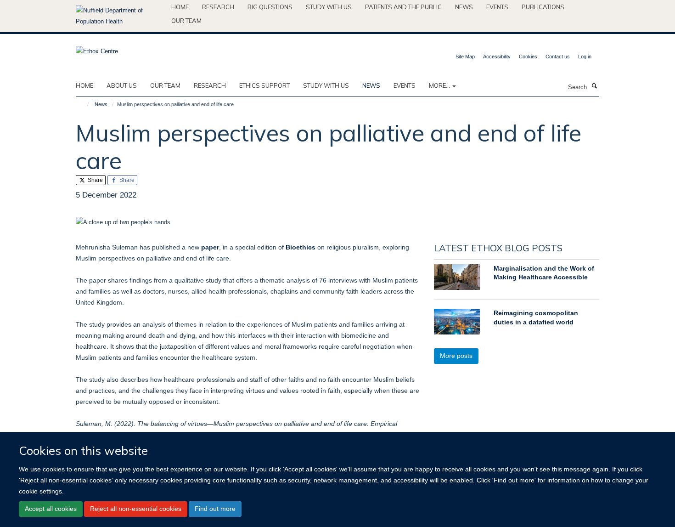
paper (210, 247)
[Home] (84, 104)
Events (497, 7)
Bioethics (300, 247)
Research (218, 7)
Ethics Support (264, 85)
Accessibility (497, 56)
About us (122, 85)
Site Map (465, 56)
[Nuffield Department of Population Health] (120, 16)
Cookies (528, 56)
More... (440, 85)
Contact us (558, 56)
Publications (543, 7)
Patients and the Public (403, 7)
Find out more (215, 508)
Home (180, 7)
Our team (186, 20)
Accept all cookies (51, 508)
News (464, 7)
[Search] (594, 86)
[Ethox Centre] (97, 48)
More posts (456, 355)
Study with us (329, 7)
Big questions (270, 7)
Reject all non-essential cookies (135, 508)
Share (94, 180)
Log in (584, 56)
